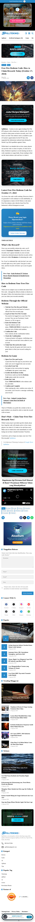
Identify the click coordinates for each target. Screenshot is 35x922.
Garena (11, 510)
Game (8, 65)
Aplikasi (3, 863)
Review (3, 855)
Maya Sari (3, 77)
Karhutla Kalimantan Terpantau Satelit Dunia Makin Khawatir (21, 725)
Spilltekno (13, 438)
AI (2, 860)
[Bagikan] (32, 77)
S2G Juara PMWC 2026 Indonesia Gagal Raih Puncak (20, 734)
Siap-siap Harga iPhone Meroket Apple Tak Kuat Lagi (16, 802)
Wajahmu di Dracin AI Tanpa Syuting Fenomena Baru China (21, 708)
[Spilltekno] (10, 33)
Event (21, 508)
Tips (2, 866)
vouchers (6, 513)
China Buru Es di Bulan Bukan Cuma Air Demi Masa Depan (21, 743)
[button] (26, 33)
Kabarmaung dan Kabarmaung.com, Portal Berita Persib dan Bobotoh (15, 783)
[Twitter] (24, 517)
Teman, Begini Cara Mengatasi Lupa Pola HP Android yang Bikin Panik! (20, 660)
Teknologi (4, 874)
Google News (29, 442)
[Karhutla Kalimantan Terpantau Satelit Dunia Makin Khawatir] (5, 726)
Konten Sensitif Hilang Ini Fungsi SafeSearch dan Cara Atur (17, 796)
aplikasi (3, 877)
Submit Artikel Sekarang (17, 233)
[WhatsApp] (32, 517)
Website (13, 513)
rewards (26, 510)
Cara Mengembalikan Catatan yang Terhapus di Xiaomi (18, 667)
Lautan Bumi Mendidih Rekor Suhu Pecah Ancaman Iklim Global (20, 716)
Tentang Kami (5, 911)
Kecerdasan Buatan (6, 885)
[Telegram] (28, 517)
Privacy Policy (16, 911)
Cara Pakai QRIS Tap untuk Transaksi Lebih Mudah (19, 674)
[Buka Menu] (29, 33)
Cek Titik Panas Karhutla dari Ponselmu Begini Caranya (15, 776)
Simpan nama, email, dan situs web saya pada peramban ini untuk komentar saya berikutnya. (16, 587)
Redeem (19, 510)
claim (9, 508)
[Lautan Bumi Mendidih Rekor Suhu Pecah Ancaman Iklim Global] (5, 717)
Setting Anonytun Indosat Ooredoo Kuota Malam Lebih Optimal (20, 646)
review (3, 882)
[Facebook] (21, 517)
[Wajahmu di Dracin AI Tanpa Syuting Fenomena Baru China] (5, 708)
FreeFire (28, 508)
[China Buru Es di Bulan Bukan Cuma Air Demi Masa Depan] (5, 744)
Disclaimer (25, 911)
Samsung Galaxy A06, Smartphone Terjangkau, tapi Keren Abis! (18, 653)
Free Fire (4, 65)
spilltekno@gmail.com (11, 847)
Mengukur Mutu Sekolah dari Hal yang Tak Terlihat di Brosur (17, 790)
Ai (2, 879)
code (15, 508)
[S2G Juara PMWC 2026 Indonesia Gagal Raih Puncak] (5, 735)
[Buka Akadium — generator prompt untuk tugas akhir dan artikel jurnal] (18, 533)
